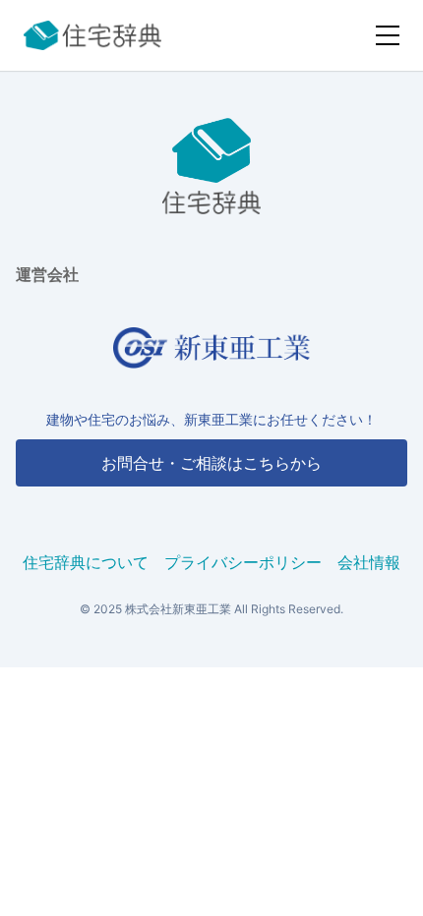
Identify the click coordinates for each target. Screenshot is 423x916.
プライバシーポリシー (243, 562)
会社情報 (368, 562)
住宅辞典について (86, 562)
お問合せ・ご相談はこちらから (211, 463)
